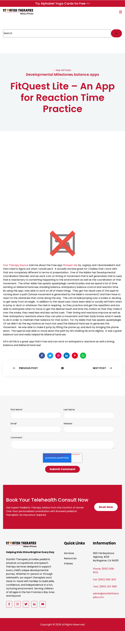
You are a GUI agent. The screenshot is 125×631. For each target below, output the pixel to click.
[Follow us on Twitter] (26, 604)
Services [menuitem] (69, 553)
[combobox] (57, 33)
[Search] (116, 33)
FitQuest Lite (70, 265)
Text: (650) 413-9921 (105, 586)
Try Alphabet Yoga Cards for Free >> (62, 3)
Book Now (107, 508)
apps (94, 74)
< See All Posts (62, 70)
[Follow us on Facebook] (9, 604)
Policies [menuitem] (68, 563)
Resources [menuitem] (70, 558)
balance (81, 74)
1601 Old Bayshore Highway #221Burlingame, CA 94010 (106, 556)
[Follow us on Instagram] (17, 604)
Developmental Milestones (49, 74)
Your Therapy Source (15, 265)
